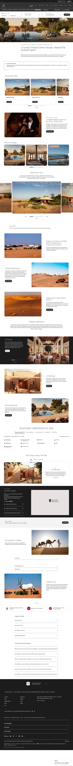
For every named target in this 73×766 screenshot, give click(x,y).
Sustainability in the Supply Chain (59, 743)
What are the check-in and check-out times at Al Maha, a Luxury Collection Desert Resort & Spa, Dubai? (36, 648)
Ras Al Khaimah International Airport (13, 512)
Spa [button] (56, 443)
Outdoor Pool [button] (8, 443)
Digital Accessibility (50, 743)
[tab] (20, 432)
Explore (7, 350)
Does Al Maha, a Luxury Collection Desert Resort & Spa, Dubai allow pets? (30, 653)
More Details (8, 280)
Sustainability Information (20, 635)
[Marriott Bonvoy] (69, 1)
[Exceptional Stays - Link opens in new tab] (58, 155)
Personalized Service (19, 565)
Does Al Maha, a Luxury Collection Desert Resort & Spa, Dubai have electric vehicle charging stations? (36, 674)
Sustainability (8, 439)
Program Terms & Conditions (25, 743)
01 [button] (35, 218)
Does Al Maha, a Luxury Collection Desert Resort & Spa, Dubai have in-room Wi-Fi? (32, 664)
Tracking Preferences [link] (7, 743)
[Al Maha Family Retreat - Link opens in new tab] (36, 155)
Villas (36, 5)
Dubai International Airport (11, 504)
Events (65, 5)
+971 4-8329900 (66, 9)
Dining (47, 5)
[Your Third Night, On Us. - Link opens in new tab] (14, 155)
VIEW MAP (58, 9)
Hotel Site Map (10, 745)
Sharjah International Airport (11, 508)
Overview (31, 5)
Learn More (55, 477)
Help (14, 745)
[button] (62, 1)
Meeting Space (42, 443)
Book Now (49, 385)
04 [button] (37, 218)
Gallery (70, 5)
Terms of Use (18, 743)
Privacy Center (33, 743)
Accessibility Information (20, 630)
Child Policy (17, 569)
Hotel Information (18, 620)
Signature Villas (41, 5)
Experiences (55, 5)
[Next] (69, 88)
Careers (13, 743)
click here (66, 763)
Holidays (61, 5)
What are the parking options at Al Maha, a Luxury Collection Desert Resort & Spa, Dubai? (33, 659)
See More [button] (61, 56)
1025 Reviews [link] (45, 9)
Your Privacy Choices (42, 743)
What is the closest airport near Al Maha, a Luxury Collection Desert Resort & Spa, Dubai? (33, 669)
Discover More (50, 131)
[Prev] (5, 88)
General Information (19, 625)
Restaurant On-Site (26, 439)
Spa (50, 5)
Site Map (5, 745)
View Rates (9, 101)
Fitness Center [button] (8, 446)
